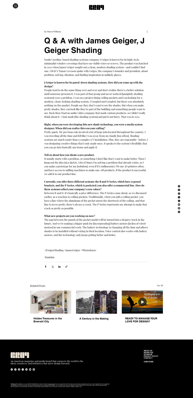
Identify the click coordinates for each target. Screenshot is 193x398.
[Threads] (179, 190)
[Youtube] (30, 369)
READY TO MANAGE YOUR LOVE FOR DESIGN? (141, 320)
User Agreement (97, 384)
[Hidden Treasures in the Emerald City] (50, 302)
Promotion (49, 257)
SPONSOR (148, 354)
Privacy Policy (23, 385)
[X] (179, 197)
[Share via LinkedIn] (59, 266)
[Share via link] (66, 266)
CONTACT (148, 358)
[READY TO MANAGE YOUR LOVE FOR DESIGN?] (142, 302)
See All (160, 285)
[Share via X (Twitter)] (52, 266)
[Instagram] (179, 186)
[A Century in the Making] (96, 302)
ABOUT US (149, 350)
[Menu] (15, 5)
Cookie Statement (37, 385)
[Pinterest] (179, 212)
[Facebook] (179, 193)
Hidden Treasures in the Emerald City (47, 320)
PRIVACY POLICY (151, 356)
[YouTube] (179, 204)
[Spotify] (179, 208)
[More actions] (147, 31)
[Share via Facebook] (45, 266)
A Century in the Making (94, 318)
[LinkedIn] (179, 201)
